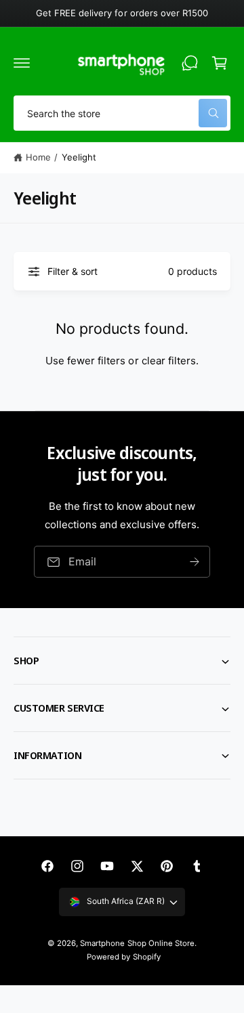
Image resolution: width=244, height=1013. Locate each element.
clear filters (169, 360)
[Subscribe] (194, 562)
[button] (22, 63)
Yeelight (79, 157)
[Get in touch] (190, 63)
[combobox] (122, 113)
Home (38, 157)
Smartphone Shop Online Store (137, 943)
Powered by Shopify (123, 957)
